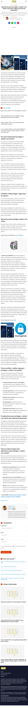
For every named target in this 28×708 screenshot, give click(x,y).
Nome (2, 532)
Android (17, 235)
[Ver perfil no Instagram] (14, 509)
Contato (2, 676)
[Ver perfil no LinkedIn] (13, 509)
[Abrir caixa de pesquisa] (26, 1)
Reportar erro (4, 500)
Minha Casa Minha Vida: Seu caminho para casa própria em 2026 (13, 562)
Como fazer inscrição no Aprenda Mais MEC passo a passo (13, 574)
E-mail (2, 539)
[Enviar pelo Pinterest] (18, 23)
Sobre (2, 671)
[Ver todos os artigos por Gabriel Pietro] (7, 17)
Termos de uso (4, 674)
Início (12, 4)
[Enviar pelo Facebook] (9, 23)
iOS (22, 235)
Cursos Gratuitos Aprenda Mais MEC (8, 566)
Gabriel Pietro (14, 17)
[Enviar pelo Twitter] (15, 23)
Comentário (4, 525)
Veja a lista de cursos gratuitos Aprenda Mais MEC (11, 570)
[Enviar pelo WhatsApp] (12, 23)
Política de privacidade (6, 673)
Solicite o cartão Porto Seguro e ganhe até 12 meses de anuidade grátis (12, 579)
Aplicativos (15, 4)
